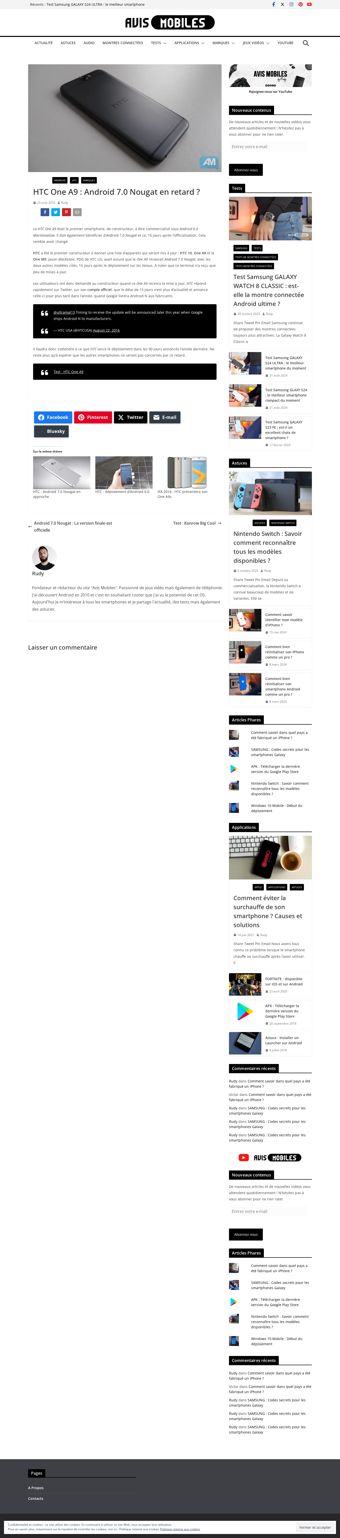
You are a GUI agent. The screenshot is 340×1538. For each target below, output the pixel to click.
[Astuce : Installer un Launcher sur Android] (245, 1044)
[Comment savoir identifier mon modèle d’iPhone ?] (245, 623)
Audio (89, 42)
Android (59, 180)
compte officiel (99, 289)
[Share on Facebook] (45, 213)
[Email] (78, 213)
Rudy (64, 202)
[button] (164, 43)
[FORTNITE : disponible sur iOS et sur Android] (245, 985)
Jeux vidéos (253, 42)
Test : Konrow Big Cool (194, 523)
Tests (156, 42)
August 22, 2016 (106, 330)
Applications (186, 42)
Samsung (241, 248)
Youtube (285, 42)
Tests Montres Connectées (253, 266)
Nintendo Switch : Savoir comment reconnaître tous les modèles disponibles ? (267, 547)
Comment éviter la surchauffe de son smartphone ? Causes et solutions (267, 911)
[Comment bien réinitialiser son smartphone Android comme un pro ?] (245, 690)
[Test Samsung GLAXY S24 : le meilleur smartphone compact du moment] (245, 398)
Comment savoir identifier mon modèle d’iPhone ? (284, 619)
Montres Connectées (123, 42)
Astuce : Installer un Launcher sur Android (283, 1040)
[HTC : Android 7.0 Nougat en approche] (61, 472)
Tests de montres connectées (255, 257)
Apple (258, 887)
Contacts (35, 1498)
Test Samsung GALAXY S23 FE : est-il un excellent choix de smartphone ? (283, 430)
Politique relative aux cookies (180, 1529)
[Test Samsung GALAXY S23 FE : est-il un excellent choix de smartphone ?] (245, 433)
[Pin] (67, 213)
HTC (74, 180)
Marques (221, 42)
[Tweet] (56, 213)
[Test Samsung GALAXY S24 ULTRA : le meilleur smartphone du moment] (245, 366)
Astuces (68, 42)
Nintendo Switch (282, 523)
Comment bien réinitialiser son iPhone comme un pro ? (284, 652)
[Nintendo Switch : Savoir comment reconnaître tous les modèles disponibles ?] (270, 493)
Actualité (44, 42)
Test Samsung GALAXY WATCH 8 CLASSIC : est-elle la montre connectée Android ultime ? (268, 290)
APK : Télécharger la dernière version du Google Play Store (282, 1011)
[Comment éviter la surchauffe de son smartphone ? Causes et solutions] (270, 857)
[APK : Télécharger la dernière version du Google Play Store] (245, 1014)
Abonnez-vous (246, 170)
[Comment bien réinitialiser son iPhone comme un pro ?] (245, 655)
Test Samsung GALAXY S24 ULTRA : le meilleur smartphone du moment (285, 363)
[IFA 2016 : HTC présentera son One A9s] (186, 472)
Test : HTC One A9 (68, 371)
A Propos (36, 1487)
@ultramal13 (64, 312)
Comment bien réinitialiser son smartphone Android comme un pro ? (282, 686)
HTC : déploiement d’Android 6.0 (122, 491)
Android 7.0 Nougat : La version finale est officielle (73, 526)
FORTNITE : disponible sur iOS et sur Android (284, 981)
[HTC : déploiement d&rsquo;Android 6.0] (124, 472)
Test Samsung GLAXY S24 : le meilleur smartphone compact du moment (286, 395)
